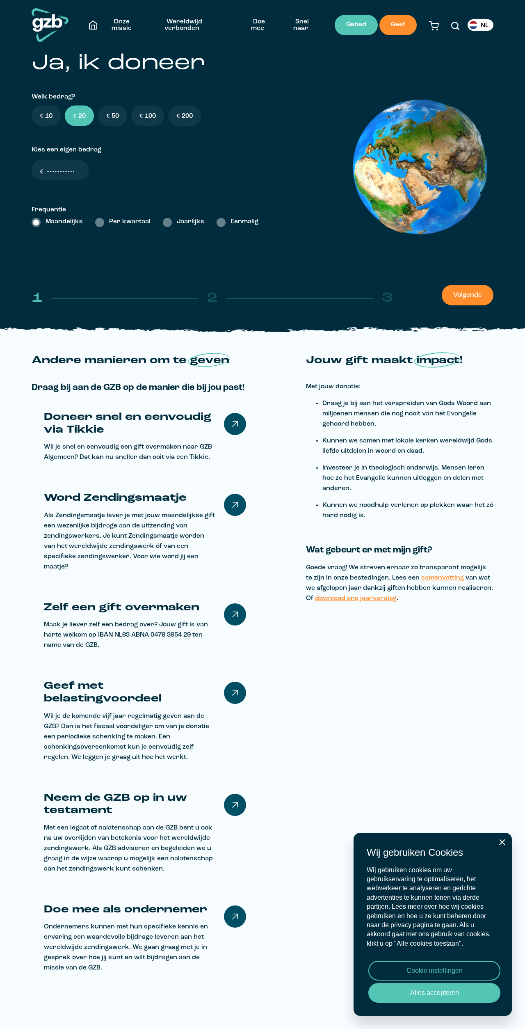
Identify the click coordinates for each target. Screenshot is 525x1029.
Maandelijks (64, 221)
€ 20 (79, 116)
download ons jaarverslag (356, 598)
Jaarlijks (190, 221)
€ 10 (46, 116)
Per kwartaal (130, 221)
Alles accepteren (434, 992)
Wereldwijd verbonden (183, 25)
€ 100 (147, 116)
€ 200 (184, 116)
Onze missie (122, 25)
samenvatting (442, 578)
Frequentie (49, 209)
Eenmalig (244, 221)
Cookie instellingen (434, 970)
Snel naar (301, 25)
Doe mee (258, 25)
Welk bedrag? (53, 97)
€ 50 (112, 116)
